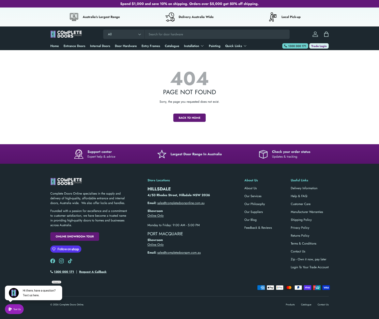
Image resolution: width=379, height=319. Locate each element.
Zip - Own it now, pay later (308, 259)
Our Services (252, 196)
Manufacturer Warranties (307, 212)
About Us (250, 188)
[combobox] (196, 34)
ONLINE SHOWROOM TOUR (75, 236)
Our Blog (250, 219)
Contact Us (298, 251)
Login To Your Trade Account (310, 267)
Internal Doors (100, 46)
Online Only (155, 215)
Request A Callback (93, 272)
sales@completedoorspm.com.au (179, 252)
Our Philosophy (254, 204)
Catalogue (172, 46)
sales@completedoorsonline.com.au (181, 203)
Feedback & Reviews (258, 227)
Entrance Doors (74, 46)
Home (54, 46)
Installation (191, 46)
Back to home (189, 118)
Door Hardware (126, 46)
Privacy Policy (300, 227)
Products (290, 304)
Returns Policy (300, 235)
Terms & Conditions (303, 243)
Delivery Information (304, 188)
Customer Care (301, 204)
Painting (214, 46)
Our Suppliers (253, 212)
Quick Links (233, 46)
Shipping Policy (301, 219)
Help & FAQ (299, 196)
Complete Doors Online (71, 304)
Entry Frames (151, 46)
